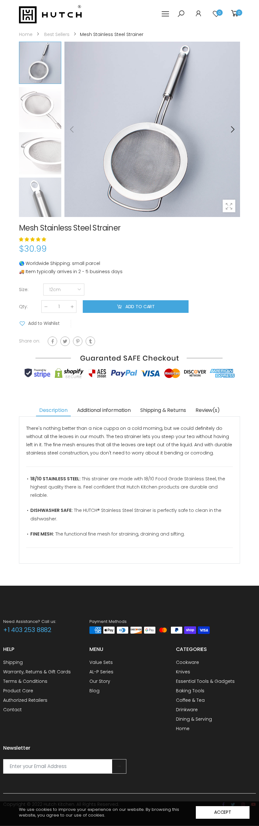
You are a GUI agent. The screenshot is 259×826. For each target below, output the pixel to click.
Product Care (18, 691)
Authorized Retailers (25, 700)
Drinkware (187, 709)
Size (23, 289)
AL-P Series (101, 672)
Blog (94, 691)
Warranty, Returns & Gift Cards (37, 672)
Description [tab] (53, 410)
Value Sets (101, 662)
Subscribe (119, 766)
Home (183, 728)
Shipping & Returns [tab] (163, 410)
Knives (183, 672)
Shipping (13, 662)
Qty (23, 306)
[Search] (181, 13)
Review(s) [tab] (208, 410)
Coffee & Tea (190, 700)
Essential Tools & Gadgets (205, 681)
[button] (232, 129)
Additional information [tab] (104, 410)
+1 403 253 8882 (27, 629)
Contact (12, 709)
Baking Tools (190, 691)
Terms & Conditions (25, 681)
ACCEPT (222, 812)
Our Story (99, 681)
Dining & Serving (194, 719)
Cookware (187, 662)
